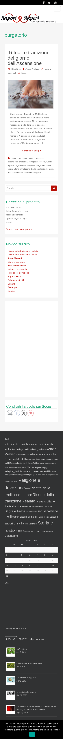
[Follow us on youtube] (55, 2)
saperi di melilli (28, 516)
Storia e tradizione (22, 169)
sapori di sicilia (14, 523)
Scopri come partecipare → (19, 229)
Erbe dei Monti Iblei (17, 265)
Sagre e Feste (14, 276)
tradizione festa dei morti (42, 169)
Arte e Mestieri (15, 258)
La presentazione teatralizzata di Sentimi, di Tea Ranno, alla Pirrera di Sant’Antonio (36, 708)
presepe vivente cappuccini (17, 475)
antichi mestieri (29, 444)
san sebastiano (31, 512)
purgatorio (40, 165)
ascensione (13, 162)
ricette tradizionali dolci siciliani (38, 506)
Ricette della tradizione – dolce (22, 254)
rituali (48, 165)
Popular (10, 639)
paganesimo (20, 165)
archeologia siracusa (39, 449)
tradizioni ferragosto (32, 172)
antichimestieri (12, 444)
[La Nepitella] (10, 652)
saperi (15, 516)
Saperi (24, 73)
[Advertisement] (29, 348)
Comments (38, 640)
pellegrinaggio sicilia (13, 471)
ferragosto (33, 162)
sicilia (10, 169)
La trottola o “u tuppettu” (26, 678)
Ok (32, 734)
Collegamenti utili (16, 280)
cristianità (23, 162)
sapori (54, 516)
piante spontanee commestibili (36, 471)
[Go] (54, 188)
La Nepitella (22, 649)
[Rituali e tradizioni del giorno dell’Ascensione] (31, 94)
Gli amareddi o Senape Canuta (29, 663)
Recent (22, 639)
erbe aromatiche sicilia (43, 454)
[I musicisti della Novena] (10, 695)
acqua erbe (16, 158)
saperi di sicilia (44, 517)
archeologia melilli (21, 449)
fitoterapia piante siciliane (21, 463)
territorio (27, 531)
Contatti (11, 284)
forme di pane (45, 463)
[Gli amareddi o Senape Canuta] (10, 666)
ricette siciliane (45, 501)
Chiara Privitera (32, 69)
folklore (42, 162)
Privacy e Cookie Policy (16, 628)
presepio (14, 481)
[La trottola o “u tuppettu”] (10, 680)
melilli (11, 468)
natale (24, 468)
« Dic (7, 583)
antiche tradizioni (36, 158)
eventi (33, 459)
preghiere (31, 165)
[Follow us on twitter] (49, 2)
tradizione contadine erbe (42, 531)
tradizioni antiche (15, 172)
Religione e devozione (18, 273)
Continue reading (30, 150)
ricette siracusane (14, 506)
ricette (27, 489)
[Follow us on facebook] (43, 2)
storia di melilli (31, 524)
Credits (11, 291)
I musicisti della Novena (26, 692)
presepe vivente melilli (37, 475)
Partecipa (12, 287)
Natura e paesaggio (17, 269)
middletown (17, 468)
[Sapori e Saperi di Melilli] (28, 18)
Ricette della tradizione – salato (23, 251)
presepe (53, 471)
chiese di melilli (22, 454)
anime (24, 158)
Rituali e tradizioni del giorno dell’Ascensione (28, 58)
